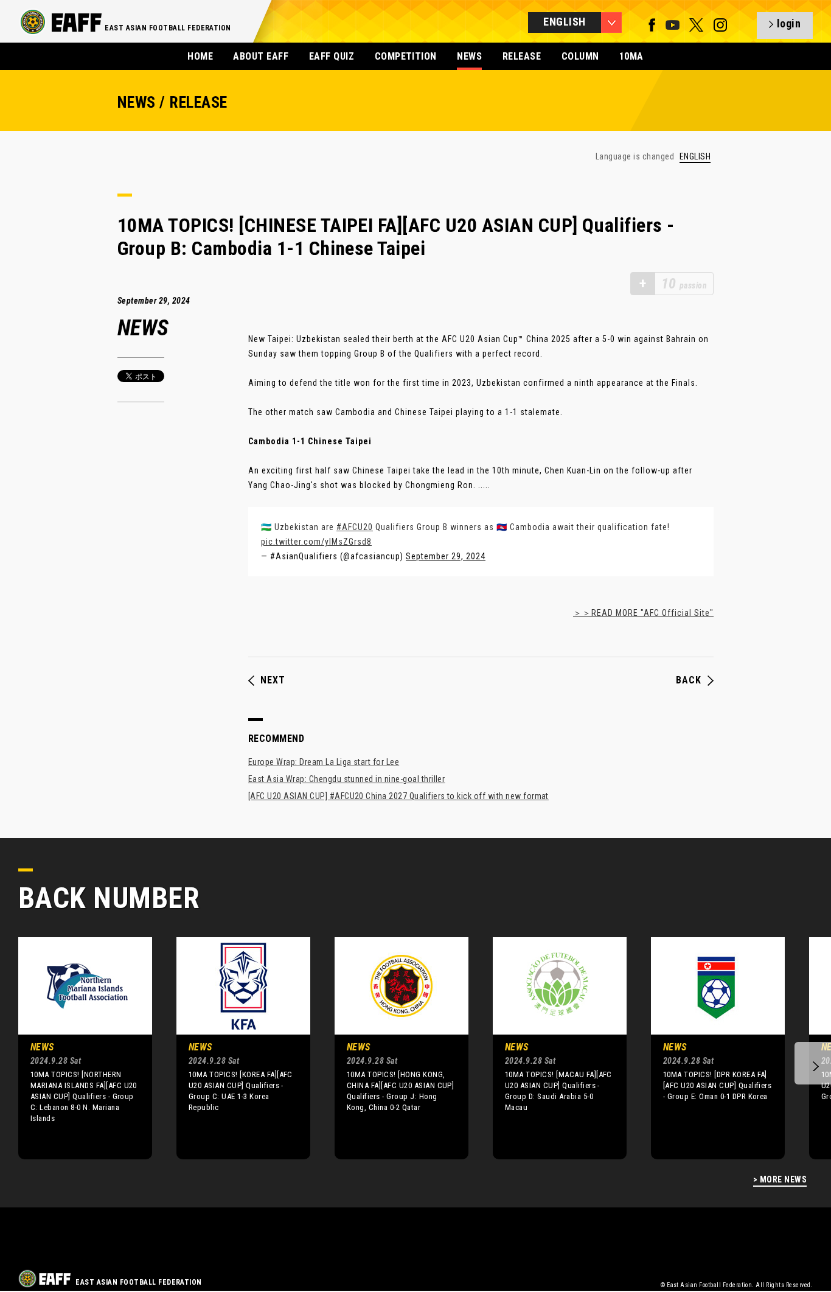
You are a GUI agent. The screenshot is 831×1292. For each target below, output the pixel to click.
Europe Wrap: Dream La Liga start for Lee (323, 762)
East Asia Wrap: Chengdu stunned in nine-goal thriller (346, 779)
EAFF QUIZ (331, 56)
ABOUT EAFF (260, 56)
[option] (76, 1048)
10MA (631, 56)
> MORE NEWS (780, 1179)
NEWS (469, 56)
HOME (200, 56)
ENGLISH (695, 156)
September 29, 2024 (445, 556)
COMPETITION (406, 56)
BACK (688, 680)
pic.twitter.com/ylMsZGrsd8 (316, 541)
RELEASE (521, 56)
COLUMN (580, 56)
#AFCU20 (354, 527)
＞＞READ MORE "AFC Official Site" (643, 613)
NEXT (272, 680)
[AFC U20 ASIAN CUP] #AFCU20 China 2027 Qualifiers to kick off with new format (398, 796)
